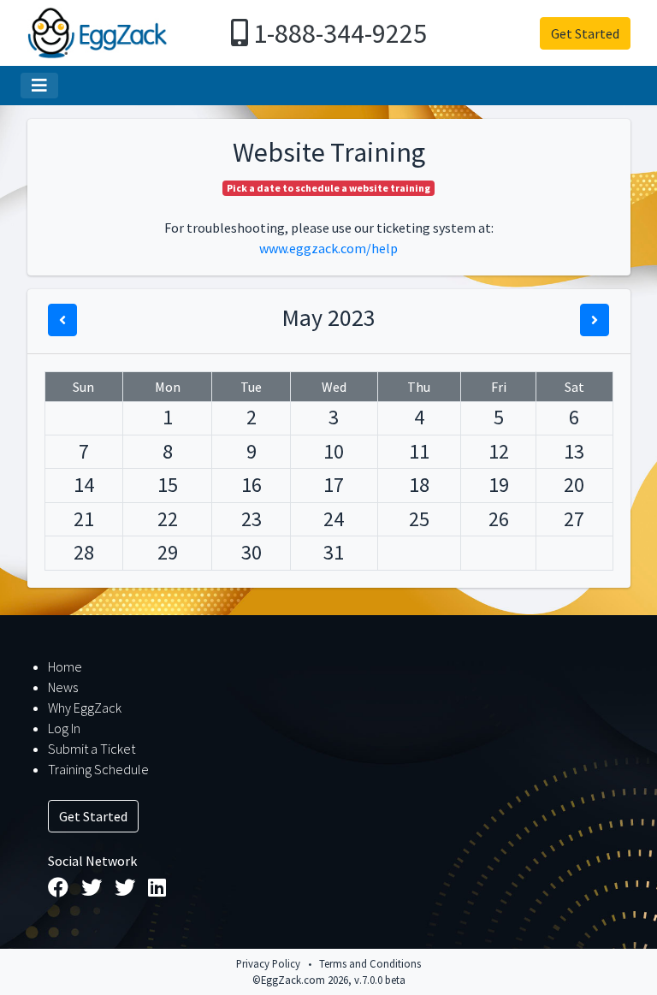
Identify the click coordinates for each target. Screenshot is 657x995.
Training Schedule (98, 769)
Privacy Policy (268, 963)
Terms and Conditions (370, 963)
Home (65, 666)
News (63, 687)
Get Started (585, 33)
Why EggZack (84, 707)
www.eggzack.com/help (328, 248)
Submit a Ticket (91, 748)
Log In (64, 728)
